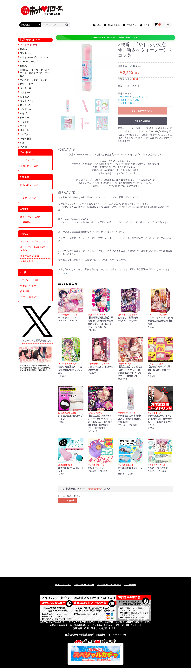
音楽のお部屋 (27, 261)
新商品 (23, 49)
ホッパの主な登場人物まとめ (36, 340)
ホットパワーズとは (30, 216)
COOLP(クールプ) (29, 61)
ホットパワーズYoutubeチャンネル (34, 248)
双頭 (132, 103)
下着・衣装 (25, 138)
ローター (24, 117)
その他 (23, 147)
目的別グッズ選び (29, 165)
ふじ (65, 272)
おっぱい (24, 96)
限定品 (23, 66)
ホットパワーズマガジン (32, 241)
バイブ (23, 113)
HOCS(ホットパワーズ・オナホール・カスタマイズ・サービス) (34, 73)
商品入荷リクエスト (30, 184)
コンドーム (25, 109)
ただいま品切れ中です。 (142, 111)
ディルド (24, 122)
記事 (22, 143)
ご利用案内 (25, 222)
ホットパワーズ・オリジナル (34, 57)
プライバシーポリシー (31, 280)
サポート (24, 130)
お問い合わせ (130, 584)
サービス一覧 (27, 160)
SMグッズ (25, 134)
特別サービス (26, 84)
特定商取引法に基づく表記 (109, 584)
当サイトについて (29, 297)
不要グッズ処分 (28, 198)
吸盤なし (134, 99)
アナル (23, 126)
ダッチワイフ (26, 101)
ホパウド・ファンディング (33, 80)
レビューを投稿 (67, 500)
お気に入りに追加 (142, 121)
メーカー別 (25, 88)
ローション (25, 105)
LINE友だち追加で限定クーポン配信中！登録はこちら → (116, 37)
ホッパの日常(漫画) (30, 255)
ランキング (25, 53)
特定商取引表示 (28, 285)
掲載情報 (24, 291)
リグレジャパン (140, 96)
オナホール (25, 92)
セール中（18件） (29, 45)
